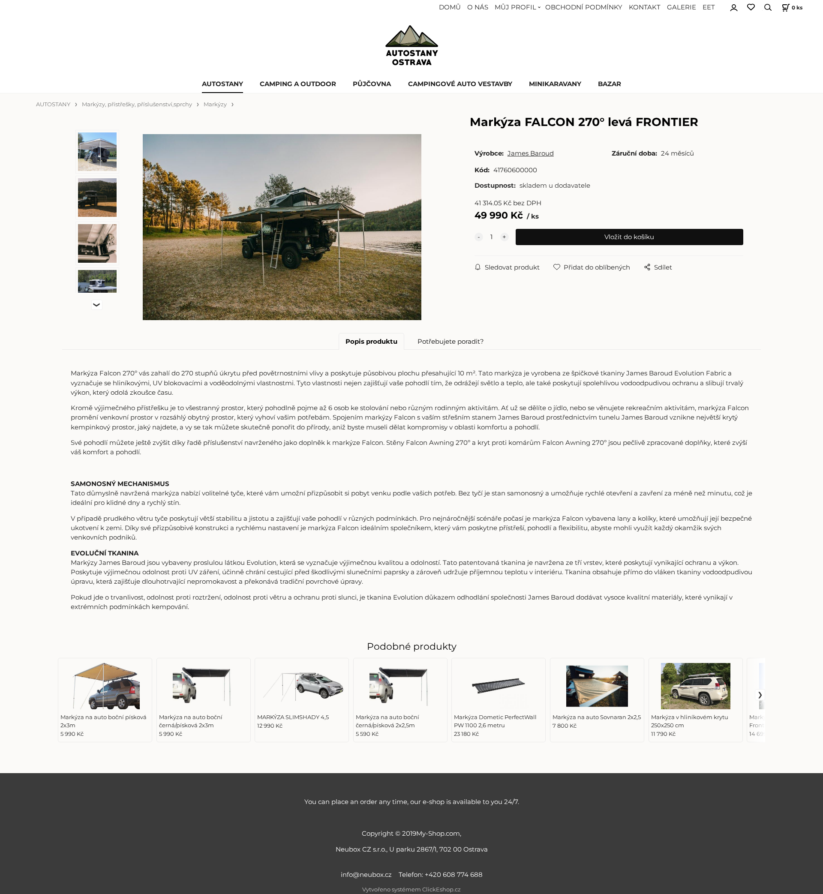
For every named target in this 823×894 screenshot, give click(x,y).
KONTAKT (645, 7)
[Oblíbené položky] (751, 7)
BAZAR (609, 84)
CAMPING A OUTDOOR (298, 84)
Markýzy (215, 104)
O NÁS (477, 7)
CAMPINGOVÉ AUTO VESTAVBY (460, 84)
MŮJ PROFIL (515, 7)
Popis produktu (371, 341)
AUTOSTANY (222, 84)
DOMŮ (450, 7)
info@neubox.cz (368, 875)
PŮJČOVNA (372, 84)
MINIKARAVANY (555, 84)
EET (709, 7)
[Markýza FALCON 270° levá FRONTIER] (282, 227)
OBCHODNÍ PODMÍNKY (583, 7)
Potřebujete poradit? (451, 341)
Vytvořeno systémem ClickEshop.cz (411, 889)
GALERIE (681, 7)
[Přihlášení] (734, 6)
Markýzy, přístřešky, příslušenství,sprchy (137, 104)
